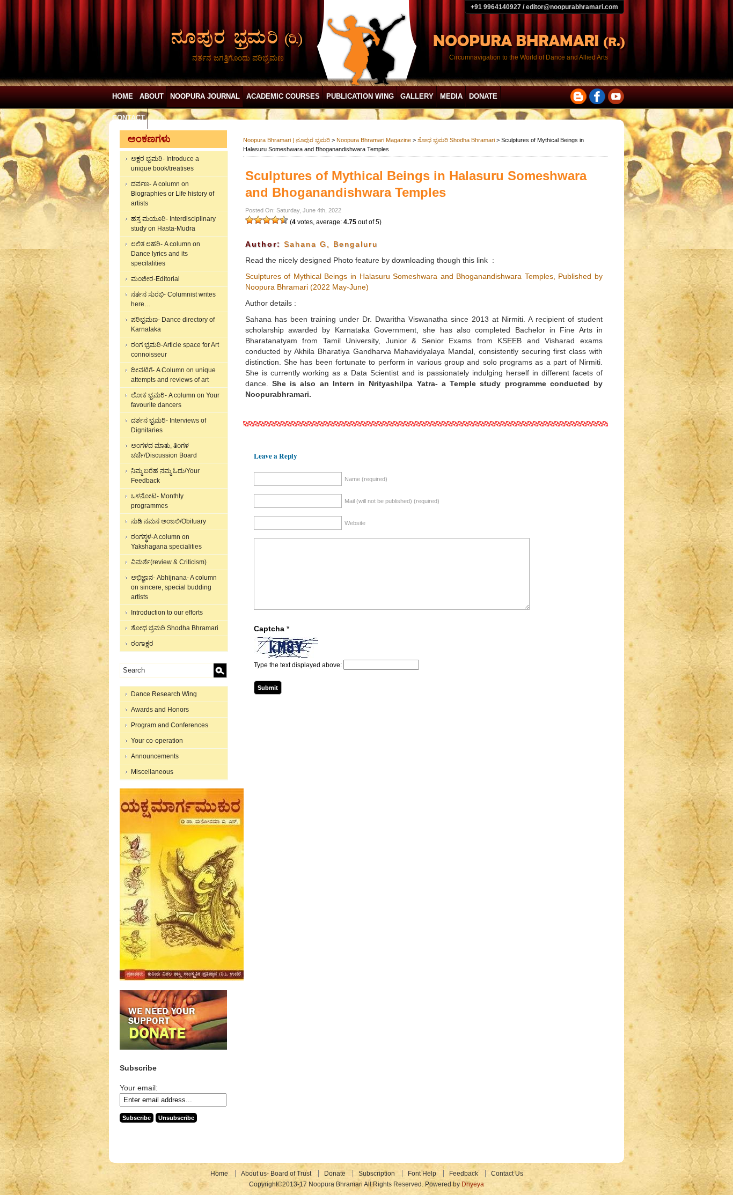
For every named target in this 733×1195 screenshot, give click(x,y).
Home (122, 96)
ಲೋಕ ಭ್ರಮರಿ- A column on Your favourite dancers (175, 400)
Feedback (463, 1173)
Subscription (376, 1173)
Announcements (155, 756)
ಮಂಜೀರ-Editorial (155, 279)
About (152, 96)
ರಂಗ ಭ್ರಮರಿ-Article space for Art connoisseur (175, 349)
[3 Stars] (266, 220)
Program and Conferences (169, 725)
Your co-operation (157, 740)
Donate (483, 96)
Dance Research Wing (164, 694)
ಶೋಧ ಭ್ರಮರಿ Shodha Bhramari (174, 628)
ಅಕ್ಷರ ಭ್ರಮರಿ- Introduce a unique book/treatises (165, 163)
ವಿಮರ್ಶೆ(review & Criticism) (169, 562)
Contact (128, 118)
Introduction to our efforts (167, 612)
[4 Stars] (275, 220)
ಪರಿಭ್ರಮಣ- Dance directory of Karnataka (173, 324)
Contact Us (507, 1173)
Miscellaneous (152, 772)
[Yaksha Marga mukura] (182, 978)
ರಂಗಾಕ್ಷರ (142, 643)
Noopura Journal (205, 96)
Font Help (422, 1173)
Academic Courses (283, 96)
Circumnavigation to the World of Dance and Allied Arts (528, 57)
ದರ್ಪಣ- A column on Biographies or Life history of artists (172, 193)
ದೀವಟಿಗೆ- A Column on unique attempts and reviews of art (173, 374)
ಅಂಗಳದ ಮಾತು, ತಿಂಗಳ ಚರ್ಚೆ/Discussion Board (164, 450)
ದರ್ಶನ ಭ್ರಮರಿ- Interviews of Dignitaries (168, 425)
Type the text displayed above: (298, 665)
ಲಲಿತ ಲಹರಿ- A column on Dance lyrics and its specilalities (165, 253)
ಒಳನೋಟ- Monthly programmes (157, 501)
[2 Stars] (258, 220)
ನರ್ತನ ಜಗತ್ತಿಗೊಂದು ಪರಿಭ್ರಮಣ (238, 58)
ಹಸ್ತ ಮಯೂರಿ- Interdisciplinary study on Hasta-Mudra (173, 223)
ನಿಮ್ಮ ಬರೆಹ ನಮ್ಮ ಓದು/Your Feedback (165, 475)
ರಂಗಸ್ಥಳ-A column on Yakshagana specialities (166, 541)
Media (451, 96)
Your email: (139, 1087)
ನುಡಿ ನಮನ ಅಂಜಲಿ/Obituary (168, 521)
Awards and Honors (160, 709)
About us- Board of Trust (276, 1173)
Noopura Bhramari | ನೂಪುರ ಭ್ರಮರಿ (286, 140)
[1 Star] (249, 220)
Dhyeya (472, 1184)
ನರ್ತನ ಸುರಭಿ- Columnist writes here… (173, 299)
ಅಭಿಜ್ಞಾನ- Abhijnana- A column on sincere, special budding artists (174, 587)
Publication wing (360, 96)
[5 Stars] (284, 220)
